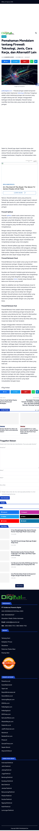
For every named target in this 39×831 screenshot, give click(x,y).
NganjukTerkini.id (7, 803)
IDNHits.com (6, 703)
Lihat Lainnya (19, 585)
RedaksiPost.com (7, 736)
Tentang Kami (6, 638)
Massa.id (4, 740)
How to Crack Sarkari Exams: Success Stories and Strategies (8, 401)
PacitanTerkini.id (7, 799)
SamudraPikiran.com (8, 718)
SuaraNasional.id (7, 685)
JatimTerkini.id (6, 766)
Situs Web (2, 485)
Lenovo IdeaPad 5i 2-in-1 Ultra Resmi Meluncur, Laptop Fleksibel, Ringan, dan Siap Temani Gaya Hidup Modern (9, 431)
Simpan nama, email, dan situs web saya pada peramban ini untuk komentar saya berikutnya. (18, 493)
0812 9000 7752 (21, 626)
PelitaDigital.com (7, 707)
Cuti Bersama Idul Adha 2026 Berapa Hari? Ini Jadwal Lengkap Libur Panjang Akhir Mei (24, 563)
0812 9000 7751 (10, 626)
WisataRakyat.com (7, 721)
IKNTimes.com (6, 714)
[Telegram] (35, 61)
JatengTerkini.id (6, 770)
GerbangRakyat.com (8, 699)
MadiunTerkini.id (6, 795)
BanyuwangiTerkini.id (8, 792)
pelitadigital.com (7, 91)
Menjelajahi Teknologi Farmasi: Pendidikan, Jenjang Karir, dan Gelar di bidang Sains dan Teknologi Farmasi (30, 402)
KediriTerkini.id (6, 806)
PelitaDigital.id (6, 710)
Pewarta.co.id (6, 681)
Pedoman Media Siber (8, 649)
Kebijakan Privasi (7, 642)
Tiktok (23, 516)
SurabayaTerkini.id (7, 781)
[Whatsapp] (31, 61)
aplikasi (9, 215)
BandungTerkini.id (7, 777)
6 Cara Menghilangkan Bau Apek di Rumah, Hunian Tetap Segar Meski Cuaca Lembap (23, 530)
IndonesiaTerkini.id (7, 763)
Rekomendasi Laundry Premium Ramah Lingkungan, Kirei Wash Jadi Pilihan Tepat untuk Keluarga (23, 553)
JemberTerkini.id (7, 788)
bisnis (15, 279)
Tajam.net (5, 688)
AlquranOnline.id (7, 751)
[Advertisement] (20, 17)
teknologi (21, 93)
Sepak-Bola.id (6, 747)
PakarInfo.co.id (6, 725)
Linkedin (24, 521)
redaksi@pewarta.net (12, 622)
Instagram (24, 512)
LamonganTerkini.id (8, 810)
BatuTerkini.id (6, 784)
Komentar (3, 447)
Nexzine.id (5, 732)
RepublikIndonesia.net (8, 692)
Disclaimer (5, 645)
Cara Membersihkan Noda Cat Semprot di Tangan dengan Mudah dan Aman (23, 574)
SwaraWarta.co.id (7, 696)
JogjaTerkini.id (6, 773)
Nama (2, 470)
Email (2, 477)
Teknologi (4, 36)
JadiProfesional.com (8, 729)
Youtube (4, 521)
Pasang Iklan (5, 653)
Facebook (4, 512)
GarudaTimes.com (7, 743)
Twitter (4, 516)
